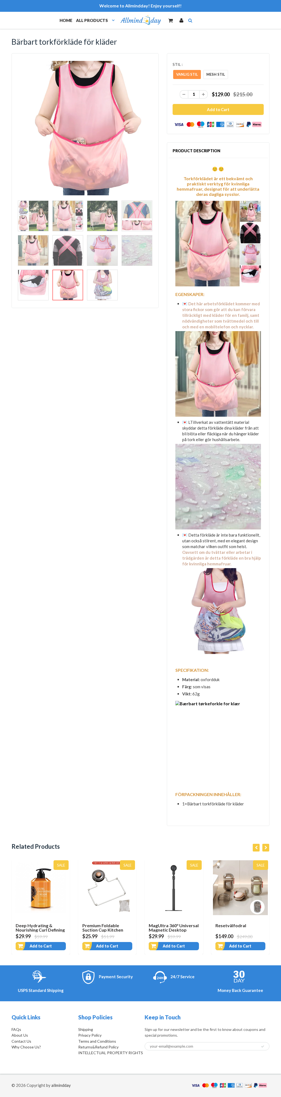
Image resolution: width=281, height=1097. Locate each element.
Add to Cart (41, 946)
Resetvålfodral (230, 925)
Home (66, 20)
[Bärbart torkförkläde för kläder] (85, 128)
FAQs (16, 1029)
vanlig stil (187, 74)
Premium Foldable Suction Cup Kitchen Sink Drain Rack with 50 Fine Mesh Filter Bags (105, 932)
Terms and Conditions (97, 1041)
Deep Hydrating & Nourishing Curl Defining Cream (40, 930)
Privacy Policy (90, 1035)
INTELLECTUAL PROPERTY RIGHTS (110, 1052)
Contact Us (21, 1041)
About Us (20, 1035)
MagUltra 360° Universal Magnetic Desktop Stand (174, 930)
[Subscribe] (263, 1046)
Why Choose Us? (26, 1047)
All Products (92, 20)
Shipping (85, 1029)
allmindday (61, 1085)
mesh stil (215, 74)
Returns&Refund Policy (98, 1047)
